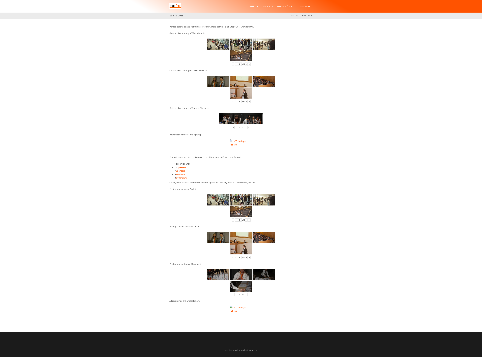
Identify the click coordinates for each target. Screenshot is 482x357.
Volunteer (181, 174)
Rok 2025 (267, 6)
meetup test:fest (283, 6)
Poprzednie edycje (303, 6)
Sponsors (180, 170)
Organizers (181, 177)
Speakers (181, 167)
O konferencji (252, 6)
